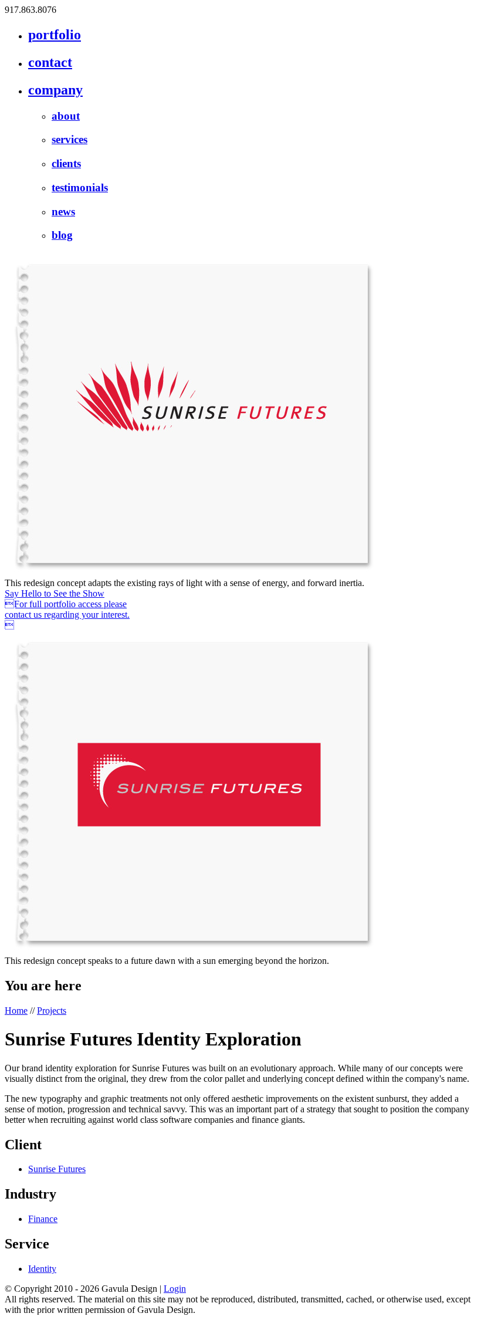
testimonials (80, 187)
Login (175, 1289)
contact (50, 62)
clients (66, 163)
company (55, 89)
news (63, 211)
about (66, 116)
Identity (42, 1269)
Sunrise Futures (57, 1169)
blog (62, 235)
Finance (42, 1219)
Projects (51, 1011)
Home (16, 1011)
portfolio (54, 34)
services (69, 139)
